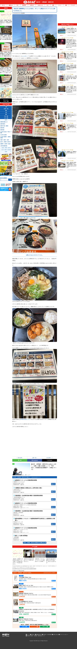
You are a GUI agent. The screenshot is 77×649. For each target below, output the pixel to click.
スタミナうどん (19, 568)
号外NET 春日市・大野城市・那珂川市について (36, 635)
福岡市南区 (2, 129)
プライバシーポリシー (64, 634)
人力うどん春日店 (30, 568)
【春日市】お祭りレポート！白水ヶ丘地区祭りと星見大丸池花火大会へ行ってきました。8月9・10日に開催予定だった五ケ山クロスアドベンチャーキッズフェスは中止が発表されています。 (71, 43)
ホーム (28, 634)
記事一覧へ (34, 457)
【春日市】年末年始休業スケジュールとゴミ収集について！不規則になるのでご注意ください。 (6, 85)
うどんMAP (14, 568)
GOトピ (3, 5)
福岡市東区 (2, 127)
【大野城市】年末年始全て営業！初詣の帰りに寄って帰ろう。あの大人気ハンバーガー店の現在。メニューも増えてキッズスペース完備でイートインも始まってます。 (6, 70)
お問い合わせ (55, 634)
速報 (66, 5)
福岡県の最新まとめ (3, 121)
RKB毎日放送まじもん (25, 419)
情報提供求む (38, 634)
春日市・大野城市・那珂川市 (45, 2)
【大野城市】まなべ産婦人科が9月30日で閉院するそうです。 (71, 153)
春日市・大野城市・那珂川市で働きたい (22, 477)
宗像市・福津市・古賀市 (4, 139)
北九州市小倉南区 (3, 134)
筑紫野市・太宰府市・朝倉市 (5, 143)
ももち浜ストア (25, 56)
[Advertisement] (67, 15)
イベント (59, 5)
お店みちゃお (40, 5)
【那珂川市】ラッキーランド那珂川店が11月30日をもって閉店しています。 (71, 115)
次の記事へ (49, 457)
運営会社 (33, 634)
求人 (17, 5)
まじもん (24, 568)
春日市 (35, 568)
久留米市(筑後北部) (3, 145)
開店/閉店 (24, 5)
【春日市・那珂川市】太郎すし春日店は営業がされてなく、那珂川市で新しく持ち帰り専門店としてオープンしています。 (71, 165)
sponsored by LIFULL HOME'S (49, 572)
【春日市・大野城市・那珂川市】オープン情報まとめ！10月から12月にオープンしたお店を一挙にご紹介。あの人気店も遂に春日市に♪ (71, 89)
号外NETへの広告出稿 (47, 634)
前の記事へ (20, 457)
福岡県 (23, 13)
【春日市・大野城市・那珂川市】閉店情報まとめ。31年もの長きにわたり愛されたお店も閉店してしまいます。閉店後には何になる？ (71, 56)
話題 (53, 5)
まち (47, 5)
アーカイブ (73, 5)
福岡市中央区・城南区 (4, 125)
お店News (32, 5)
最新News (11, 5)
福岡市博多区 (2, 123)
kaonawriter (22, 570)
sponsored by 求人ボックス (35, 477)
